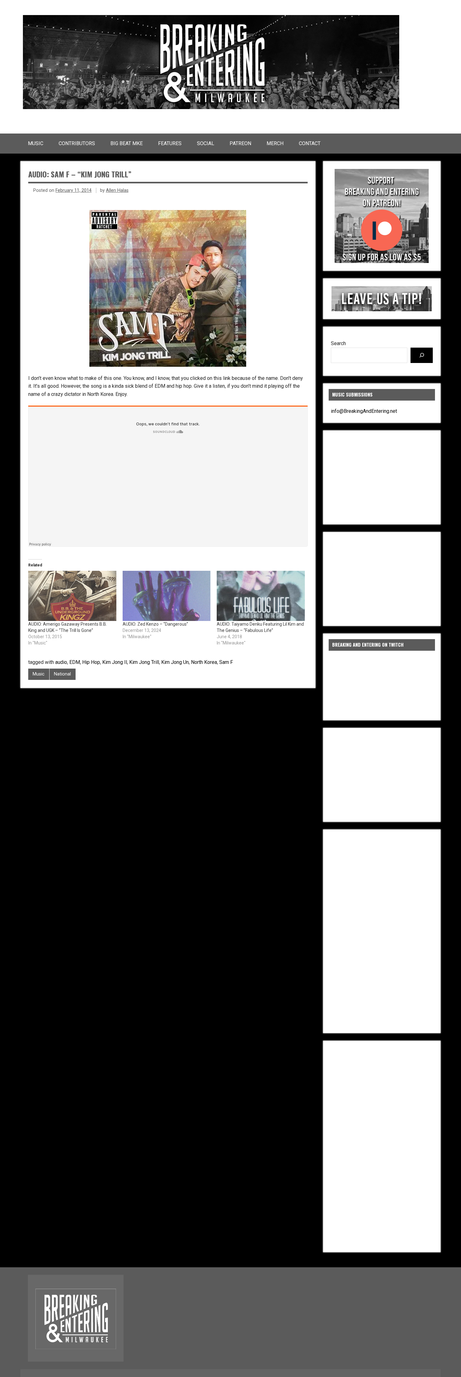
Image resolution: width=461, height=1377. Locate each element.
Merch (275, 143)
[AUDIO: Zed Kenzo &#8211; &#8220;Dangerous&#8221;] (167, 596)
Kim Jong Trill (144, 662)
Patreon (240, 143)
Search (338, 343)
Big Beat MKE (126, 143)
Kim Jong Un (175, 662)
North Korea (204, 662)
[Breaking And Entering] (211, 107)
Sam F (226, 662)
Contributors (77, 143)
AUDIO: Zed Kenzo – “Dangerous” (155, 624)
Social (205, 143)
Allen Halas (117, 190)
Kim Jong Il (114, 662)
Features (170, 143)
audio (61, 662)
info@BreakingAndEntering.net (364, 411)
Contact (310, 143)
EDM (74, 662)
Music (35, 143)
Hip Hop (91, 662)
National (62, 674)
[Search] (422, 355)
